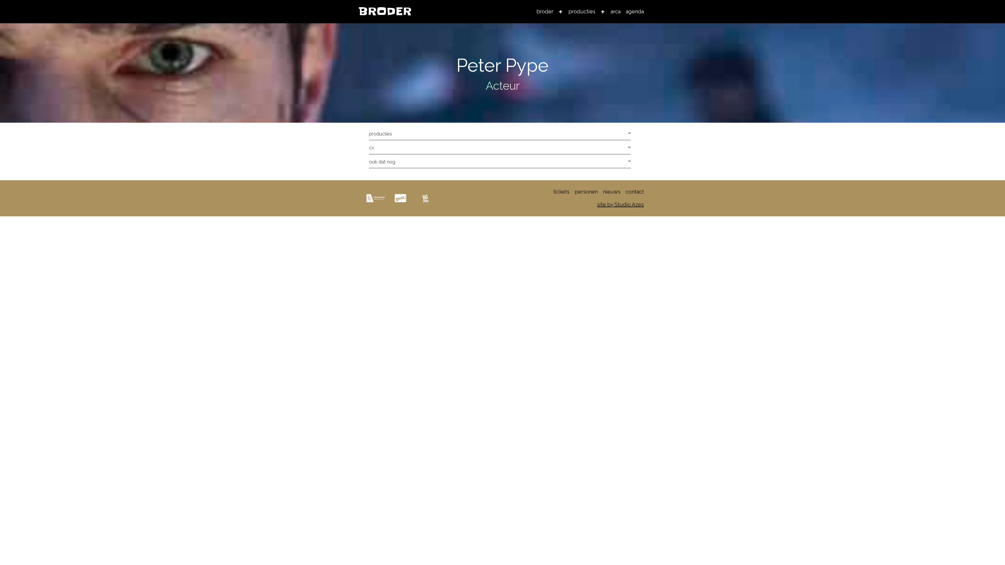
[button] (500, 134)
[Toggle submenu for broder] (560, 12)
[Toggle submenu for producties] (603, 12)
